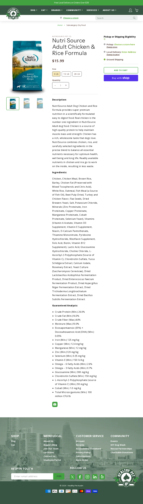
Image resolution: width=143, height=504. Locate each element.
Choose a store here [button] (124, 44)
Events (114, 441)
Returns (80, 445)
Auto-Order (82, 460)
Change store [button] (112, 47)
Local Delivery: (121, 53)
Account (80, 441)
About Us (48, 441)
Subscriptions (83, 456)
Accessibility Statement (88, 448)
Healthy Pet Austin (75, 485)
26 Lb (77, 74)
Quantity (56, 80)
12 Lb (66, 74)
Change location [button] (113, 54)
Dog (13, 441)
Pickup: (121, 45)
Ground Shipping (115, 59)
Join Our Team (51, 448)
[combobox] (116, 18)
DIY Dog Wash (118, 445)
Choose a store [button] (70, 18)
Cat (13, 445)
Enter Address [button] (129, 52)
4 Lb (56, 74)
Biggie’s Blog (50, 445)
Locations (49, 452)
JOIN (58, 476)
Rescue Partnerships (121, 448)
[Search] (134, 18)
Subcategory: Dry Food (76, 25)
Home (60, 25)
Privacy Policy (83, 452)
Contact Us (49, 456)
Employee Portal (52, 460)
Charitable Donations (122, 452)
